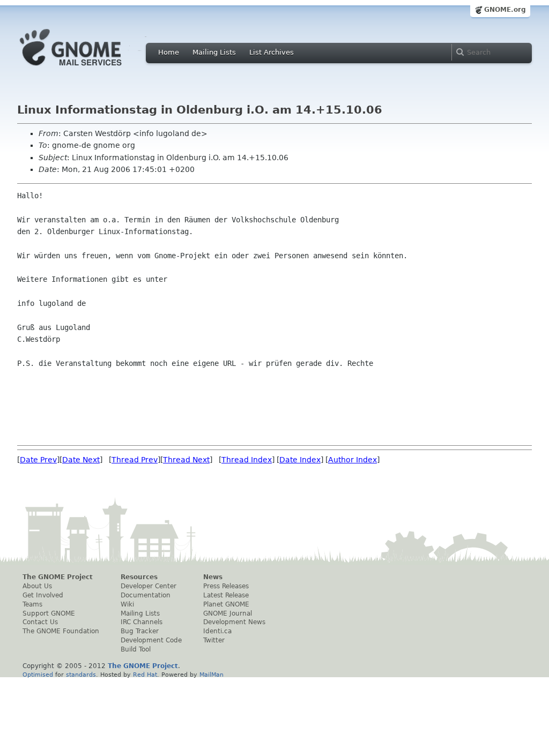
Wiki (127, 604)
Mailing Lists (214, 52)
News (212, 577)
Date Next (81, 459)
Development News (234, 622)
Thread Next (186, 459)
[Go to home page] (87, 68)
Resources (139, 577)
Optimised (38, 674)
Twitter (214, 640)
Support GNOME (49, 613)
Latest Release (226, 595)
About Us (37, 586)
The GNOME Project (58, 577)
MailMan (211, 674)
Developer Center (148, 586)
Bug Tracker (140, 631)
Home (168, 52)
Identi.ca (217, 631)
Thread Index (246, 459)
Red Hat (145, 674)
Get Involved (43, 595)
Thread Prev (135, 459)
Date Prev (38, 459)
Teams (32, 604)
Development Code (151, 640)
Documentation (145, 595)
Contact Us (40, 622)
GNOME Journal (227, 613)
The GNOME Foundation (61, 631)
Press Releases (226, 586)
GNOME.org (505, 9)
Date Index (300, 459)
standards (81, 674)
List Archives (271, 52)
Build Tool (136, 649)
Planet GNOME (226, 604)
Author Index (352, 459)
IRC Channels (141, 622)
